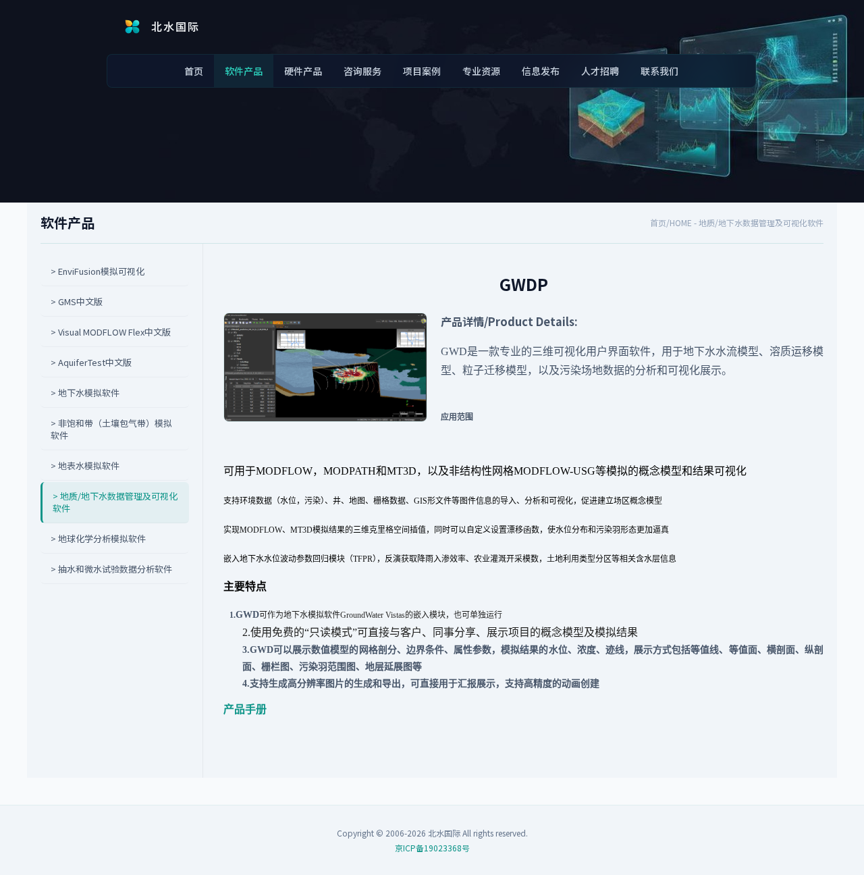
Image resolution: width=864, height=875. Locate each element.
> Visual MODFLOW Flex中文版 (111, 332)
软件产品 (244, 71)
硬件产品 (303, 71)
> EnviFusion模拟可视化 (97, 271)
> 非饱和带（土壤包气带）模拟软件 (111, 429)
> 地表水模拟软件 (85, 466)
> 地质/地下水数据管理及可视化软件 (115, 502)
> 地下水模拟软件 (85, 393)
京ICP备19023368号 (432, 847)
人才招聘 (600, 71)
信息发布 (541, 71)
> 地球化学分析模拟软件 (98, 539)
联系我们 (659, 71)
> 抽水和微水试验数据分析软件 (111, 569)
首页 (193, 71)
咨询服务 (362, 71)
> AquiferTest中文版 (91, 362)
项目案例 (422, 71)
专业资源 (481, 71)
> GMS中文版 (77, 302)
